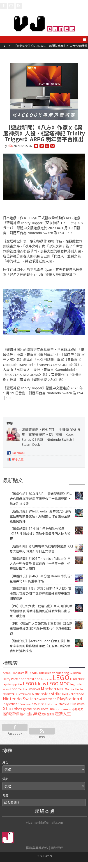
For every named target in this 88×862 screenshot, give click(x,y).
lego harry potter (12, 684)
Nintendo (77, 694)
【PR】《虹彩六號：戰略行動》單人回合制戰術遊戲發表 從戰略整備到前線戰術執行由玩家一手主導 (41, 611)
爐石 (23, 713)
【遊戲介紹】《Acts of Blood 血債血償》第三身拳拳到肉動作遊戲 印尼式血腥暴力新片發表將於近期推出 (41, 646)
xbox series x (64, 709)
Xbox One (47, 708)
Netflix (66, 694)
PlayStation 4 (69, 698)
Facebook (18, 453)
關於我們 (57, 847)
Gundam (75, 673)
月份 (5, 762)
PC (54, 699)
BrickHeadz (47, 673)
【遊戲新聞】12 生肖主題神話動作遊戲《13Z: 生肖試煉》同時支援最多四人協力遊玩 (40, 533)
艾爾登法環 (48, 714)
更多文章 (18, 459)
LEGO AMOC (77, 679)
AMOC (7, 673)
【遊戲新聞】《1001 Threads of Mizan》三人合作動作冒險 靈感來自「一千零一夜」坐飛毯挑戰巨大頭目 (40, 563)
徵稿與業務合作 (37, 847)
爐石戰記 (34, 713)
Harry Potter (11, 679)
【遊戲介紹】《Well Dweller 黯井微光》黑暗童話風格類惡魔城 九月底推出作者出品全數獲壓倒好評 (50, 47)
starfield (64, 704)
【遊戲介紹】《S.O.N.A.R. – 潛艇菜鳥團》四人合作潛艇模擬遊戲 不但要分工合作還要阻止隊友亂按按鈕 (41, 498)
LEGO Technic (19, 689)
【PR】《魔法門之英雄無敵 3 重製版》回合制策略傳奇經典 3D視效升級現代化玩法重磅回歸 (41, 628)
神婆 (10, 146)
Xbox (8, 708)
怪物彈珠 (11, 713)
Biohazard (18, 673)
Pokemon (25, 704)
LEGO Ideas (34, 683)
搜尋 (5, 795)
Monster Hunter (74, 689)
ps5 (34, 704)
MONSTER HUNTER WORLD (18, 694)
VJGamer (44, 856)
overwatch (44, 699)
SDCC (40, 704)
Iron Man (46, 679)
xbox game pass (27, 708)
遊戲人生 (63, 713)
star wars (77, 703)
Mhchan (48, 688)
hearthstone (31, 678)
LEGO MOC (58, 683)
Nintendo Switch (19, 698)
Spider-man (51, 704)
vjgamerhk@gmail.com (44, 822)
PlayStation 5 (11, 704)
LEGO (60, 677)
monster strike (48, 693)
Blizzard (32, 672)
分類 (5, 778)
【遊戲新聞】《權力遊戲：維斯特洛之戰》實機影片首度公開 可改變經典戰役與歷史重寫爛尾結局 (40, 593)
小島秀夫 (77, 709)
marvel (34, 688)
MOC (60, 688)
